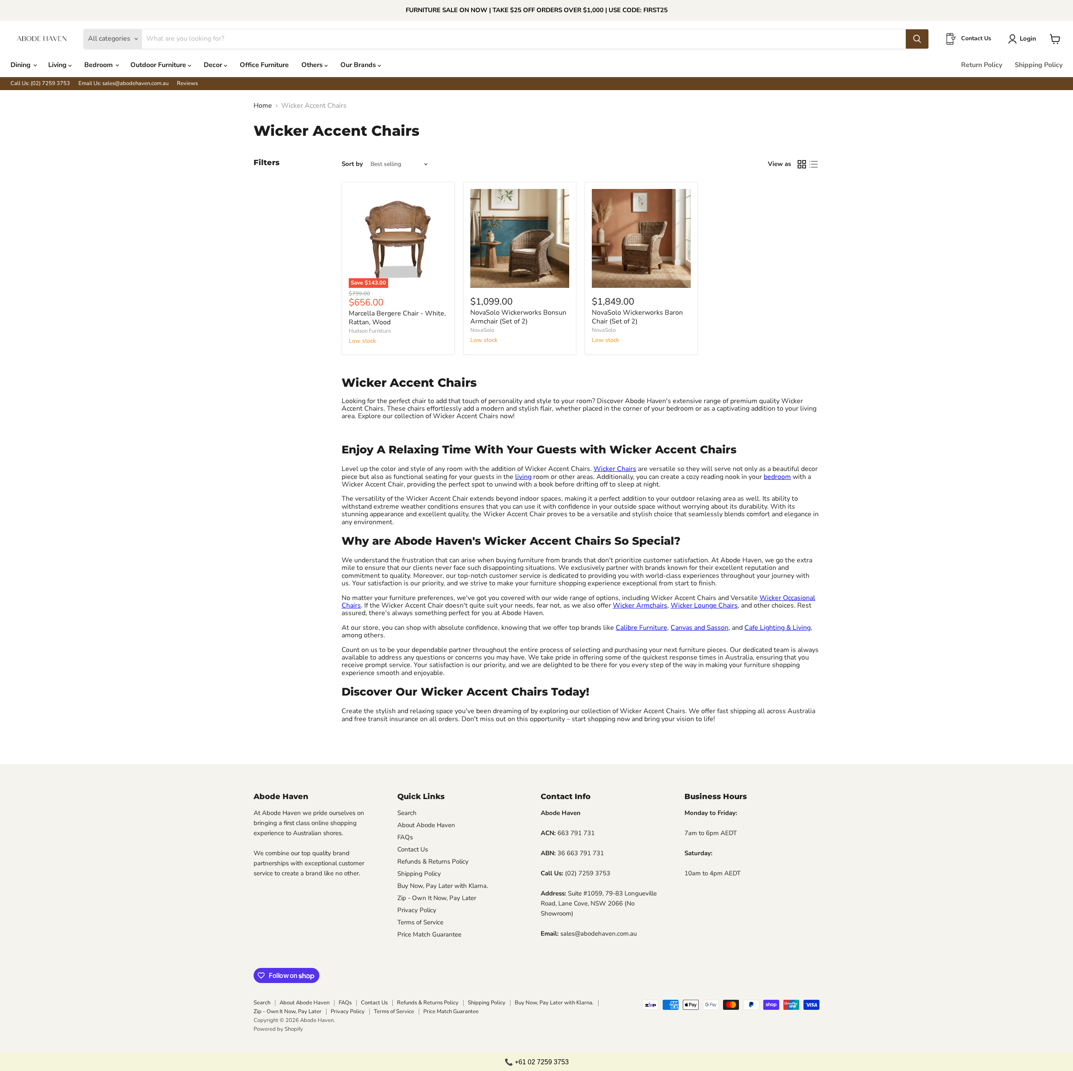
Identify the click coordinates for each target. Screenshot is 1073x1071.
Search (407, 813)
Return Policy (981, 65)
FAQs (405, 837)
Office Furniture (264, 65)
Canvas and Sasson (699, 627)
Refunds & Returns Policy (433, 861)
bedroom (777, 476)
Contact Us (412, 849)
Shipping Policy (1039, 65)
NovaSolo (482, 330)
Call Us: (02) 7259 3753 (40, 83)
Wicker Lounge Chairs (704, 605)
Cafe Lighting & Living (777, 627)
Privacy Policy (416, 910)
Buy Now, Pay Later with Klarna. (442, 886)
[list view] (813, 164)
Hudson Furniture (370, 331)
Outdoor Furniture (159, 65)
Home (263, 105)
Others (312, 65)
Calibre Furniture (641, 627)
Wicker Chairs (615, 468)
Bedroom (99, 65)
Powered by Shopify (278, 1029)
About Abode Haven (426, 825)
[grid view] (802, 164)
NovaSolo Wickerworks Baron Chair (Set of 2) (637, 317)
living (523, 476)
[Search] (917, 39)
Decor (214, 65)
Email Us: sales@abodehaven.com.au (123, 83)
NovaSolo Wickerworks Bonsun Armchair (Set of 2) (518, 317)
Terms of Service (420, 922)
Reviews (187, 83)
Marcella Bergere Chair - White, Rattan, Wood (397, 318)
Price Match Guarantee (429, 934)
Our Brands (359, 65)
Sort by (352, 164)
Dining (21, 65)
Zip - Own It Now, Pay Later (436, 898)
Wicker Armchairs (640, 605)
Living (58, 65)
